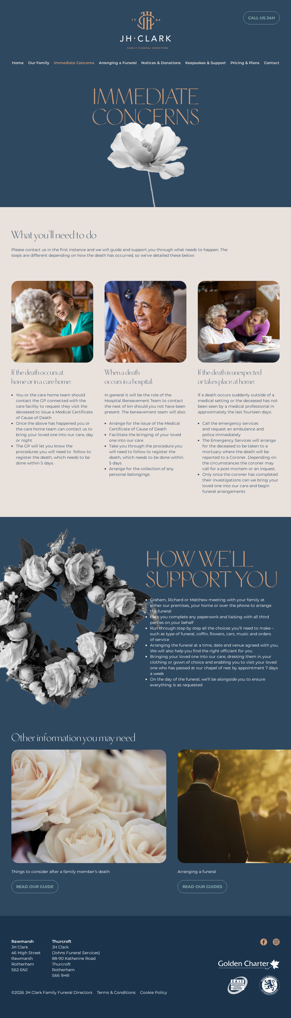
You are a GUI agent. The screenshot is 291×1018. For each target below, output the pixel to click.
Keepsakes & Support (205, 62)
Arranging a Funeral (118, 62)
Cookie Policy (153, 992)
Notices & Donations (161, 62)
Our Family (38, 62)
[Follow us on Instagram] (276, 942)
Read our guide (34, 886)
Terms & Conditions (116, 992)
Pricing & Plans (244, 62)
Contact (271, 62)
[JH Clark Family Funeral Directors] (145, 30)
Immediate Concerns (74, 62)
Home (18, 62)
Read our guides (202, 886)
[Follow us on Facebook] (263, 942)
